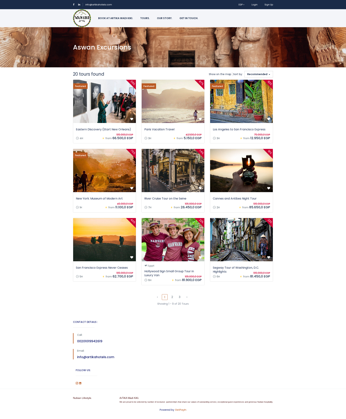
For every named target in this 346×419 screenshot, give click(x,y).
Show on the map (220, 74)
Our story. (164, 18)
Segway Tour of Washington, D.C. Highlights (236, 270)
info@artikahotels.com (98, 4)
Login (255, 4)
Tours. (145, 18)
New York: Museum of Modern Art (99, 198)
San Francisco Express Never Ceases (102, 268)
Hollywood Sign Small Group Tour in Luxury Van (169, 273)
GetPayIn (180, 410)
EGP (241, 4)
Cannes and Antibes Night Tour (235, 198)
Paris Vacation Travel (159, 129)
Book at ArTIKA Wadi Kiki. (115, 18)
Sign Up (269, 4)
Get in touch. (188, 18)
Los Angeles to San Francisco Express (239, 129)
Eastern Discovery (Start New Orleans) (103, 129)
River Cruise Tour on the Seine (165, 198)
